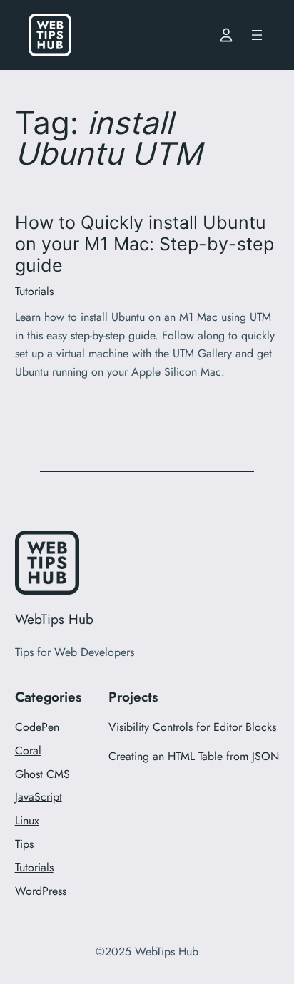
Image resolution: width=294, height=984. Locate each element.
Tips (24, 844)
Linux (27, 820)
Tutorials (34, 291)
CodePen (37, 727)
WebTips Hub (54, 619)
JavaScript (38, 797)
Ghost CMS (42, 774)
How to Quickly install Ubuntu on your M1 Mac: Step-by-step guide (144, 243)
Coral (28, 750)
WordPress (40, 891)
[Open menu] (256, 34)
